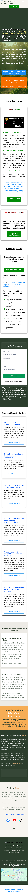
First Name (6, 351)
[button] (23, 2)
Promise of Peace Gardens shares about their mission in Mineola (14, 520)
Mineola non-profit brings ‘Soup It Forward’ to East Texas (13, 554)
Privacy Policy (9, 381)
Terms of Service (18, 381)
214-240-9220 (17, 763)
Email (5, 366)
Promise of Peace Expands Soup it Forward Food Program (14, 589)
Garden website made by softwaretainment (14, 890)
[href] (14, 874)
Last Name (6, 358)
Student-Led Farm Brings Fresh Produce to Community (13, 456)
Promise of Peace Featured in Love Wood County (14, 486)
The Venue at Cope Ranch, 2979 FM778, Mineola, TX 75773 (14, 284)
